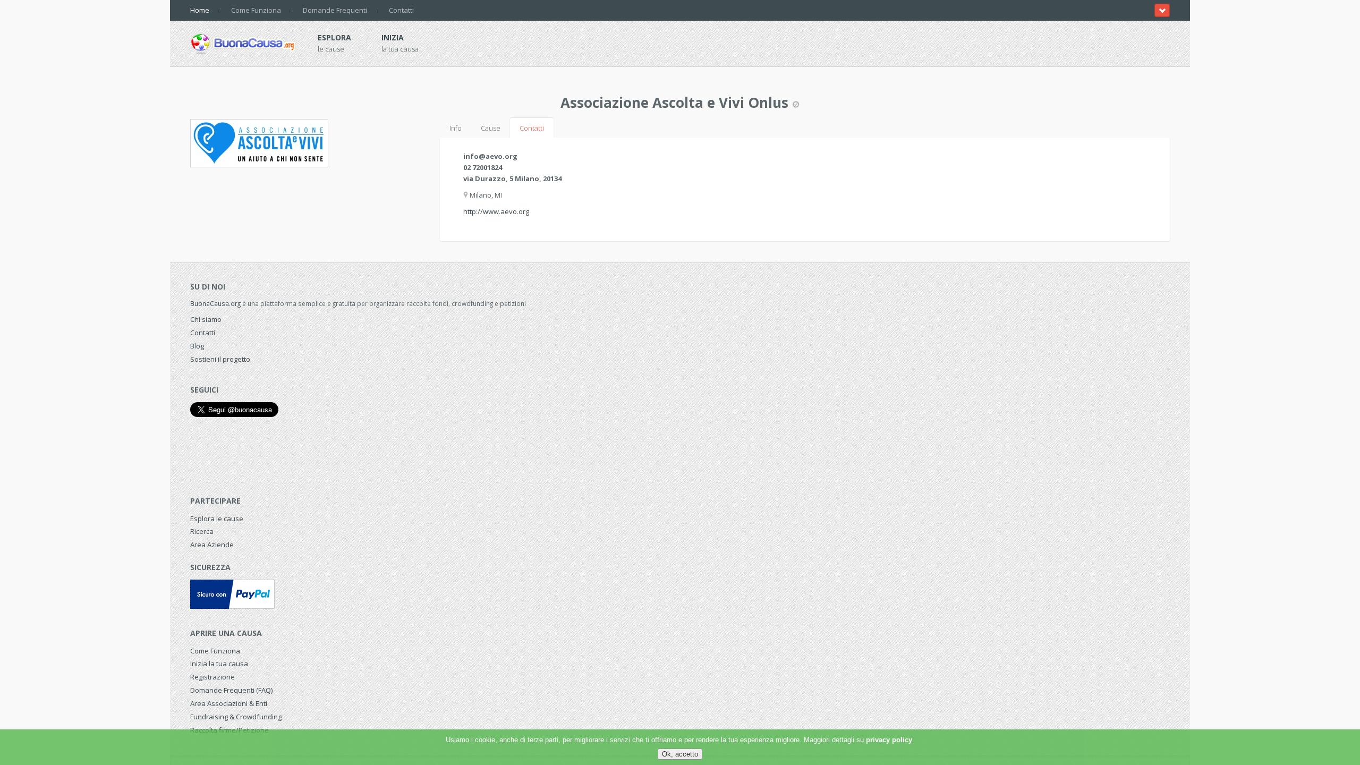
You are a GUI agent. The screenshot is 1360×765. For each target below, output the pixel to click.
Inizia (392, 37)
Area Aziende (212, 544)
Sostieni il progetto (220, 359)
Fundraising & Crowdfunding (236, 716)
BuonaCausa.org (215, 303)
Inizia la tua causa (219, 663)
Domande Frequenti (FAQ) (231, 690)
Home (199, 10)
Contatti (401, 10)
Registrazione (212, 677)
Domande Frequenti (335, 10)
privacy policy (889, 740)
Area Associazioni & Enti (228, 703)
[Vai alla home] (243, 42)
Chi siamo (206, 319)
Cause (490, 128)
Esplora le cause (216, 518)
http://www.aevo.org (496, 211)
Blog (197, 346)
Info (455, 128)
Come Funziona (256, 10)
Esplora (334, 37)
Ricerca (202, 531)
